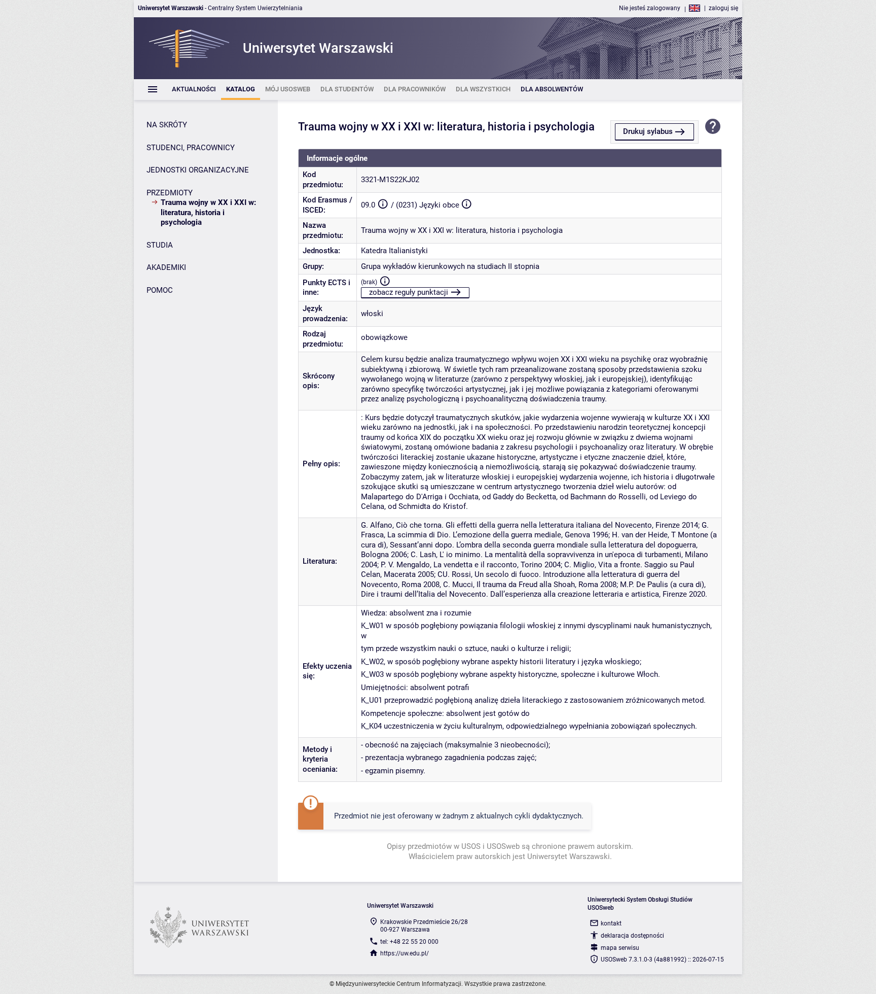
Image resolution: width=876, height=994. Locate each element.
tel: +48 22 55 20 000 (409, 941)
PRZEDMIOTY (170, 192)
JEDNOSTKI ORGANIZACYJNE (198, 170)
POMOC (160, 290)
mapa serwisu (620, 947)
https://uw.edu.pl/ (404, 953)
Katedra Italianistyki (394, 250)
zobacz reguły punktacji (408, 292)
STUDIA (160, 245)
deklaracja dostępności (632, 935)
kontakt (611, 923)
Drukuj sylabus (648, 131)
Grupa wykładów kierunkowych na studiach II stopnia (450, 266)
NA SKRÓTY (167, 124)
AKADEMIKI (166, 267)
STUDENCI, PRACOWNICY (191, 147)
